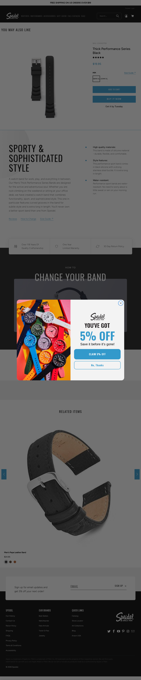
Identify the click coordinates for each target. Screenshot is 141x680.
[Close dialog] (120, 303)
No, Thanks (97, 365)
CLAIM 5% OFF (97, 354)
